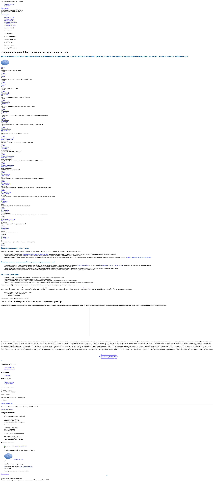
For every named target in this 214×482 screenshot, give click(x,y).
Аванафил (4, 202)
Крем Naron (4, 230)
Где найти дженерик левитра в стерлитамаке (138, 257)
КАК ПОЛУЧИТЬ (9, 20)
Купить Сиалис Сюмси (83, 265)
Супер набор (4, 211)
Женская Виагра (5, 130)
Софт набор (4, 148)
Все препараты (5, 14)
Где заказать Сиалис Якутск (109, 358)
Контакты (7, 5)
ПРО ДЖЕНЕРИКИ (10, 25)
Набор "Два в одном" (7, 157)
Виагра (3, 67)
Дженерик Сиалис (9, 369)
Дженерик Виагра (9, 367)
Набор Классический (7, 139)
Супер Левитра (5, 193)
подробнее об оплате (7, 409)
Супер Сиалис (5, 175)
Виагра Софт (4, 94)
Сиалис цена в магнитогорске (92, 288)
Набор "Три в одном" (7, 166)
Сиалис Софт (4, 103)
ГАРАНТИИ (7, 23)
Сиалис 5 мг (4, 239)
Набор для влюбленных (7, 220)
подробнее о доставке (7, 403)
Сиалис (3, 76)
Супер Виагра (5, 184)
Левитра (3, 85)
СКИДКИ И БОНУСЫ (10, 22)
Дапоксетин (4, 112)
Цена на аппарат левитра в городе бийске (111, 265)
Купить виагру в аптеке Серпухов (108, 356)
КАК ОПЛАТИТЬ (9, 19)
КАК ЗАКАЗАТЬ (9, 17)
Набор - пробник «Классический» (9, 382)
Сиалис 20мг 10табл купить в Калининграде (35, 254)
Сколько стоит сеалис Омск (109, 355)
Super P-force (4, 121)
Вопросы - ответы (9, 4)
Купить (3, 73)
